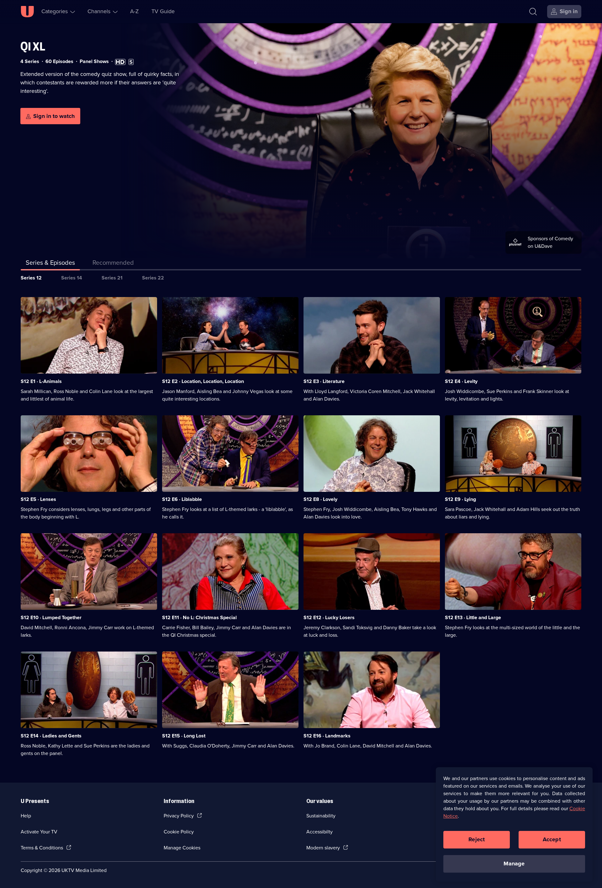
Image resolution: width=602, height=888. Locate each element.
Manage (514, 863)
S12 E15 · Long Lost (183, 735)
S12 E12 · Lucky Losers (329, 617)
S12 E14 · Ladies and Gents (51, 735)
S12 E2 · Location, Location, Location (203, 381)
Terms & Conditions (42, 847)
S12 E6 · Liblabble (182, 499)
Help (26, 815)
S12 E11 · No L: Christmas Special (199, 617)
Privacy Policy (179, 815)
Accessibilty (319, 831)
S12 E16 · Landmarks (327, 735)
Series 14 (71, 277)
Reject (476, 839)
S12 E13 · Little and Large (473, 617)
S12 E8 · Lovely (320, 499)
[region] (514, 824)
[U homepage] (27, 11)
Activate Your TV (39, 831)
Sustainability (320, 815)
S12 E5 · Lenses (38, 499)
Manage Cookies (182, 847)
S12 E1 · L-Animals (41, 381)
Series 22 (153, 277)
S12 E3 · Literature (324, 381)
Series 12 (31, 277)
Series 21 (112, 277)
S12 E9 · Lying (460, 499)
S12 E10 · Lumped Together (51, 617)
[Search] (533, 11)
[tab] (113, 263)
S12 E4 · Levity (461, 381)
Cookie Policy (179, 831)
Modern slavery (323, 847)
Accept (552, 839)
